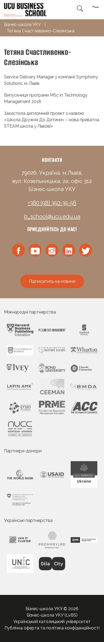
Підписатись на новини (52, 281)
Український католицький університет (52, 621)
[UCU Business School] (25, 9)
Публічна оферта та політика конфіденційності (52, 627)
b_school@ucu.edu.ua (52, 216)
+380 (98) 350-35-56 (52, 203)
